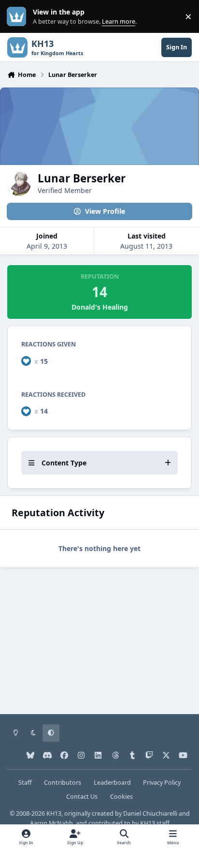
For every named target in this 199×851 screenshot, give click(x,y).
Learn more (18, 16)
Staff (25, 782)
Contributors (62, 782)
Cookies (121, 796)
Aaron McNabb (51, 823)
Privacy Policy (162, 782)
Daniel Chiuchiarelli (150, 813)
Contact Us (82, 796)
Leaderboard (112, 782)
